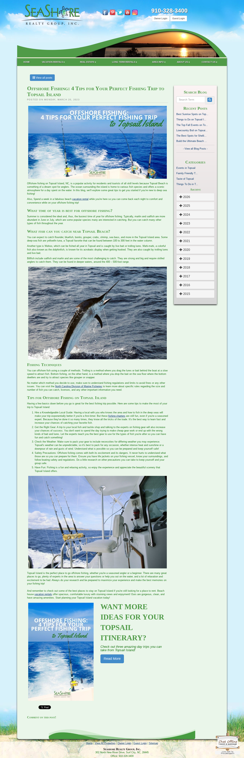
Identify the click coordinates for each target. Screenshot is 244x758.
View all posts (43, 77)
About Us (182, 62)
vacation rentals (43, 594)
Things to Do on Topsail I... (191, 119)
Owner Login (160, 18)
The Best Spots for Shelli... (191, 135)
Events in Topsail (185, 168)
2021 (186, 241)
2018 (186, 267)
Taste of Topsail (185, 178)
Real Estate (87, 62)
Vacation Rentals (52, 62)
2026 (186, 197)
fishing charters (116, 415)
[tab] (195, 197)
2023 (186, 223)
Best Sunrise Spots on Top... (192, 114)
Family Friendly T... (187, 173)
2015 (186, 293)
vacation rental (80, 199)
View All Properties (105, 743)
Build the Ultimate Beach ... (191, 141)
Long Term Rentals (123, 62)
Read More (112, 659)
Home (26, 62)
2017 (186, 276)
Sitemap (153, 743)
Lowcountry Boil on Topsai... (192, 130)
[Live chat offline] (227, 743)
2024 (186, 214)
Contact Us (208, 62)
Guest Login (178, 18)
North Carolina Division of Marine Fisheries (78, 386)
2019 (186, 258)
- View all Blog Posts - (195, 148)
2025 (186, 205)
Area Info (158, 62)
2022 (186, 232)
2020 (186, 249)
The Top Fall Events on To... (192, 125)
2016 (186, 285)
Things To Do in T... (187, 184)
